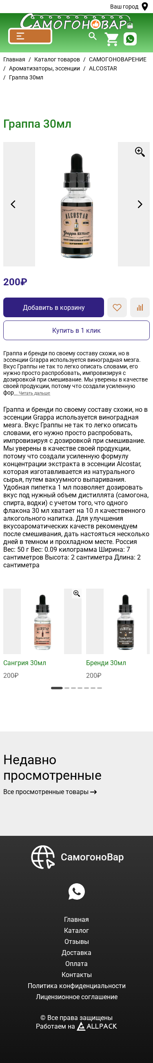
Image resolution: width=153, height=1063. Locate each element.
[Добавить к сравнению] (140, 307)
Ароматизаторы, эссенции (44, 68)
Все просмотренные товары (46, 792)
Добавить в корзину (54, 307)
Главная (14, 59)
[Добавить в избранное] (117, 307)
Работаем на (56, 1026)
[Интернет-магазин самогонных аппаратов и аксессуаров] (76, 21)
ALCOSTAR (103, 68)
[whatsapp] (130, 39)
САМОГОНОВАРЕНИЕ (117, 59)
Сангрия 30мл (24, 663)
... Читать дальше (32, 393)
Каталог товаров (57, 59)
